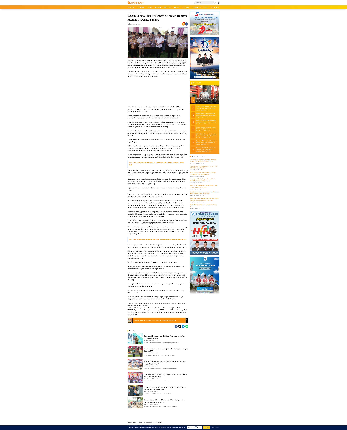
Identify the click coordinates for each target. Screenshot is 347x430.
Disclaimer (139, 422)
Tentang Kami (131, 422)
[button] (214, 2)
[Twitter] (179, 326)
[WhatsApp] (186, 326)
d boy (129, 23)
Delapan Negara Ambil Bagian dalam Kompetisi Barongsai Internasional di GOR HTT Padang (205, 114)
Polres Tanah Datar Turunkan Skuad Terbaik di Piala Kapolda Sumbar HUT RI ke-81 (203, 186)
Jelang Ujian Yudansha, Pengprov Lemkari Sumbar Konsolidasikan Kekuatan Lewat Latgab (203, 180)
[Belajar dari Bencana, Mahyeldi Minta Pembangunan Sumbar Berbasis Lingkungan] (135, 338)
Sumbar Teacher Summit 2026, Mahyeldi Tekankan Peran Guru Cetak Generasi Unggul (207, 107)
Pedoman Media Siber (150, 422)
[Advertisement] (158, 91)
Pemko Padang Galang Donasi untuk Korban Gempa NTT (203, 205)
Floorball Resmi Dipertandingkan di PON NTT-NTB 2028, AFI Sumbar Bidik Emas (203, 167)
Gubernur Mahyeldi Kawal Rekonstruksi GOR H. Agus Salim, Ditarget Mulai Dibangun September (206, 142)
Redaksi (159, 422)
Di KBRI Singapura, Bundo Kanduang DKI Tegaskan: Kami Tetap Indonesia (206, 121)
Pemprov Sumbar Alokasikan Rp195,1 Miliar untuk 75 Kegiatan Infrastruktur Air (206, 128)
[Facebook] (176, 326)
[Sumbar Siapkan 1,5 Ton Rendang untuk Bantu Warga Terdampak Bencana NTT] (135, 351)
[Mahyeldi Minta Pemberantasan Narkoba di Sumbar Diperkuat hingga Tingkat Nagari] (135, 364)
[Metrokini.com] (135, 2)
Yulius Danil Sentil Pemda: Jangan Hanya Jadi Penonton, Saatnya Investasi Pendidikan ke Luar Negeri (204, 199)
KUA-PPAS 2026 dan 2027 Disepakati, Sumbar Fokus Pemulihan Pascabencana (206, 135)
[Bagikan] (186, 24)
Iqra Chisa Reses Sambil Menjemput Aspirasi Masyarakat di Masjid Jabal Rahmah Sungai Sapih (204, 192)
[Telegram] (183, 326)
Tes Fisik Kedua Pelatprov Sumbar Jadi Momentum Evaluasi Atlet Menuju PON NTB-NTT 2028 (203, 160)
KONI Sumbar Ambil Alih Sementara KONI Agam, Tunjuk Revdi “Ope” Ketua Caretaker (203, 173)
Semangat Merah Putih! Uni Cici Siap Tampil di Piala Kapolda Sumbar (206, 148)
